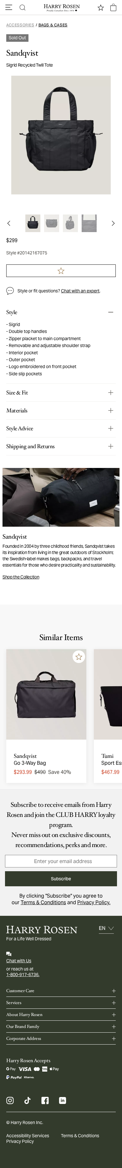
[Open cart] (113, 7)
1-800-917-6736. (22, 974)
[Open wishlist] (101, 7)
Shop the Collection (21, 577)
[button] (9, 8)
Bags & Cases (53, 25)
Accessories (20, 25)
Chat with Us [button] (18, 961)
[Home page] (61, 7)
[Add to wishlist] (79, 656)
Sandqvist (22, 53)
